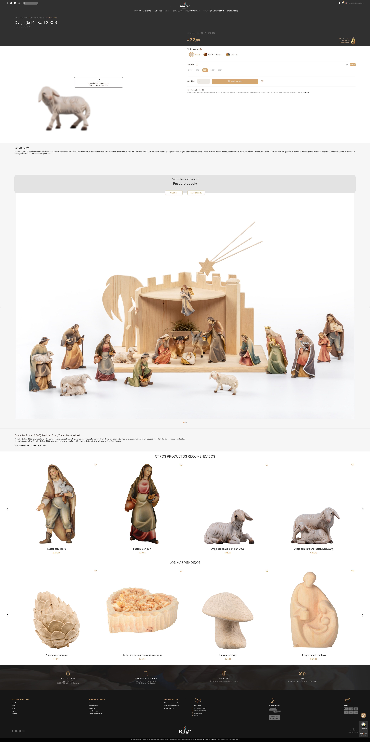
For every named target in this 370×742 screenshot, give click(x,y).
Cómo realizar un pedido (171, 703)
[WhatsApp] (198, 33)
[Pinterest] (209, 33)
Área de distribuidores (96, 714)
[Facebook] (202, 33)
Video (13, 706)
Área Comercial (93, 711)
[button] (184, 422)
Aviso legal (92, 708)
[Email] (213, 33)
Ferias (13, 708)
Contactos (92, 703)
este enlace (191, 740)
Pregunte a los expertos (171, 706)
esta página (305, 93)
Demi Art (14, 703)
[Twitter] (205, 33)
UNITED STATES (355, 3)
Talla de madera (169, 708)
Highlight (14, 711)
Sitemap (14, 714)
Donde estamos (93, 706)
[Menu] (367, 722)
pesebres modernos (37, 18)
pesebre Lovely (51, 18)
